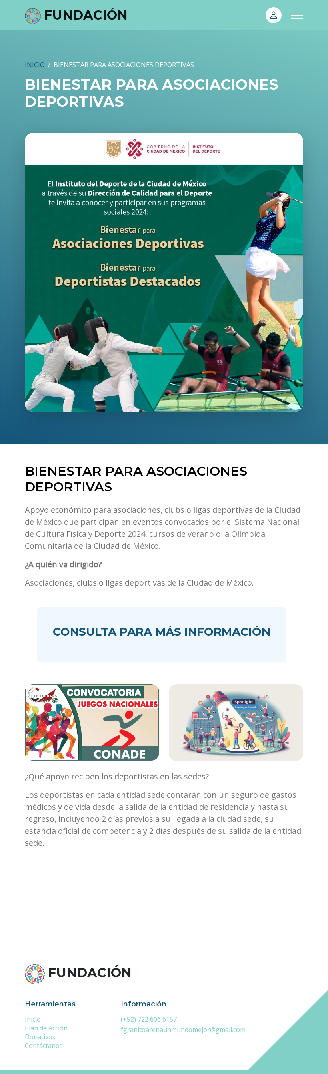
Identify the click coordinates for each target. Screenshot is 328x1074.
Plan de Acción (46, 1028)
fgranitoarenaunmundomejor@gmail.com (183, 1029)
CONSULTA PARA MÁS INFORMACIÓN (161, 631)
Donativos (40, 1036)
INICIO (35, 64)
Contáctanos (44, 1045)
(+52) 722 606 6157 (149, 1019)
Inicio (33, 1019)
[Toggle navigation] (297, 15)
